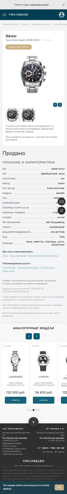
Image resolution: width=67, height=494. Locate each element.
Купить (15, 400)
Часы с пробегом (17, 256)
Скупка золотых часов (28, 267)
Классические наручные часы (43, 256)
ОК (59, 487)
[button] (55, 105)
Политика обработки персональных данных (12, 452)
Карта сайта (20, 449)
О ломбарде (7, 449)
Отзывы (12, 446)
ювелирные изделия (39, 5)
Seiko (11, 35)
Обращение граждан (11, 443)
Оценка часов (47, 267)
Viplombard (18, 14)
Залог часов (8, 271)
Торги (5, 446)
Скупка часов (9, 267)
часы (26, 5)
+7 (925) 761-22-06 (56, 441)
